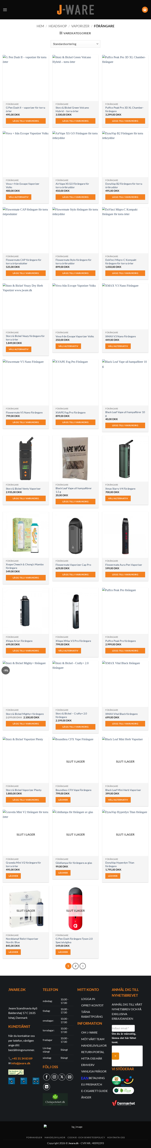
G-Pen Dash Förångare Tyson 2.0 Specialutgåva (74, 940)
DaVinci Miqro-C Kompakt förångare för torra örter (120, 261)
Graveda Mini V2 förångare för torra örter (23, 864)
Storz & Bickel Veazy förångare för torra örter (25, 337)
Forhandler (34, 1137)
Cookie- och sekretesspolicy (86, 1137)
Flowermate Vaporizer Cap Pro (73, 564)
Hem (40, 26)
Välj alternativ (19, 197)
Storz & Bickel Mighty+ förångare (25, 713)
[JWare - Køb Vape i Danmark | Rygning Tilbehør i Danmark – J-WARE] (75, 9)
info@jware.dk (20, 1063)
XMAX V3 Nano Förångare (120, 336)
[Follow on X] (61, 1077)
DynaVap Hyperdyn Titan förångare (119, 864)
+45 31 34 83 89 (22, 1058)
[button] (5, 9)
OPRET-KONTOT (92, 1005)
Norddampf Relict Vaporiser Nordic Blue (22, 940)
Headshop (58, 26)
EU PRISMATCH (91, 1084)
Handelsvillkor (55, 1137)
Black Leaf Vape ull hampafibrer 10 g (125, 414)
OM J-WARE (89, 1032)
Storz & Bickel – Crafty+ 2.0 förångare (71, 715)
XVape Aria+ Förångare (19, 640)
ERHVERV (87, 1065)
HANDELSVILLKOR (94, 1045)
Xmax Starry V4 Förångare (120, 488)
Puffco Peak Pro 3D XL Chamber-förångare (124, 109)
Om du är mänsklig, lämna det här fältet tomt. (124, 1038)
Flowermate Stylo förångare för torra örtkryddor (74, 261)
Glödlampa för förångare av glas (74, 862)
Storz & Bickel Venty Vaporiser (23, 488)
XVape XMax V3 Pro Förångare (73, 640)
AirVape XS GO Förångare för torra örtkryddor (72, 185)
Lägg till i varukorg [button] (26, 121)
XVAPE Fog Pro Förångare (70, 412)
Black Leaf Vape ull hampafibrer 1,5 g (74, 490)
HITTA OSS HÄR (91, 1058)
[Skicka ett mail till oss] (69, 1077)
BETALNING (97, 1078)
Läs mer (63, 800)
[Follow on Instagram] (54, 1077)
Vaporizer (80, 26)
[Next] (83, 966)
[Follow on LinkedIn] (46, 1086)
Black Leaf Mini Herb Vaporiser (123, 790)
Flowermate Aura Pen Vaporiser (123, 564)
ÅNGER (86, 1097)
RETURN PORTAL (92, 1052)
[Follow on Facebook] (46, 1077)
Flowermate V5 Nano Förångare (24, 412)
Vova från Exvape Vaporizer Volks (75, 336)
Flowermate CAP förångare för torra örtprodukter (23, 261)
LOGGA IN (88, 999)
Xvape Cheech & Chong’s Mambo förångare (25, 566)
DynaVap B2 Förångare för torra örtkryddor (123, 185)
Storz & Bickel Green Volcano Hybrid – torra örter (72, 109)
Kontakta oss (116, 1137)
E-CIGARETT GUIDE (94, 1091)
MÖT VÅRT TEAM (92, 1039)
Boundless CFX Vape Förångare (73, 790)
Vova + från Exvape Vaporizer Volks (22, 185)
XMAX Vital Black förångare (121, 713)
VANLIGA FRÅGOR (93, 1071)
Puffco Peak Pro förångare (120, 640)
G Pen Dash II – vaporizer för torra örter (25, 109)
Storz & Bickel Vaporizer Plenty (23, 790)
